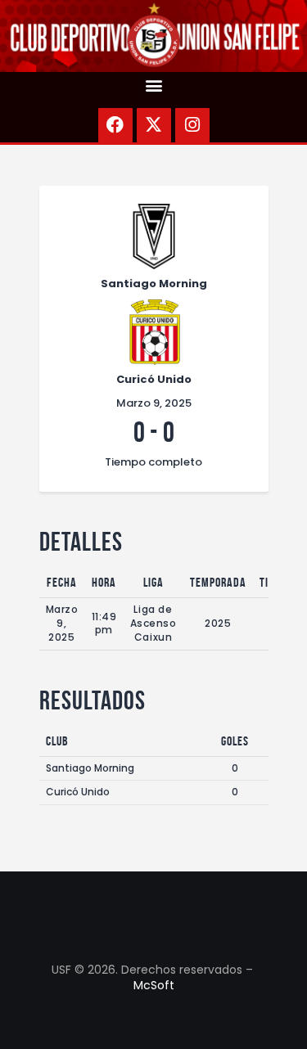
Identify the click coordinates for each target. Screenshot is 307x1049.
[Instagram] (192, 125)
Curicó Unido (78, 792)
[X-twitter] (154, 125)
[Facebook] (115, 125)
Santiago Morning (90, 768)
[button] (153, 85)
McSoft (153, 985)
